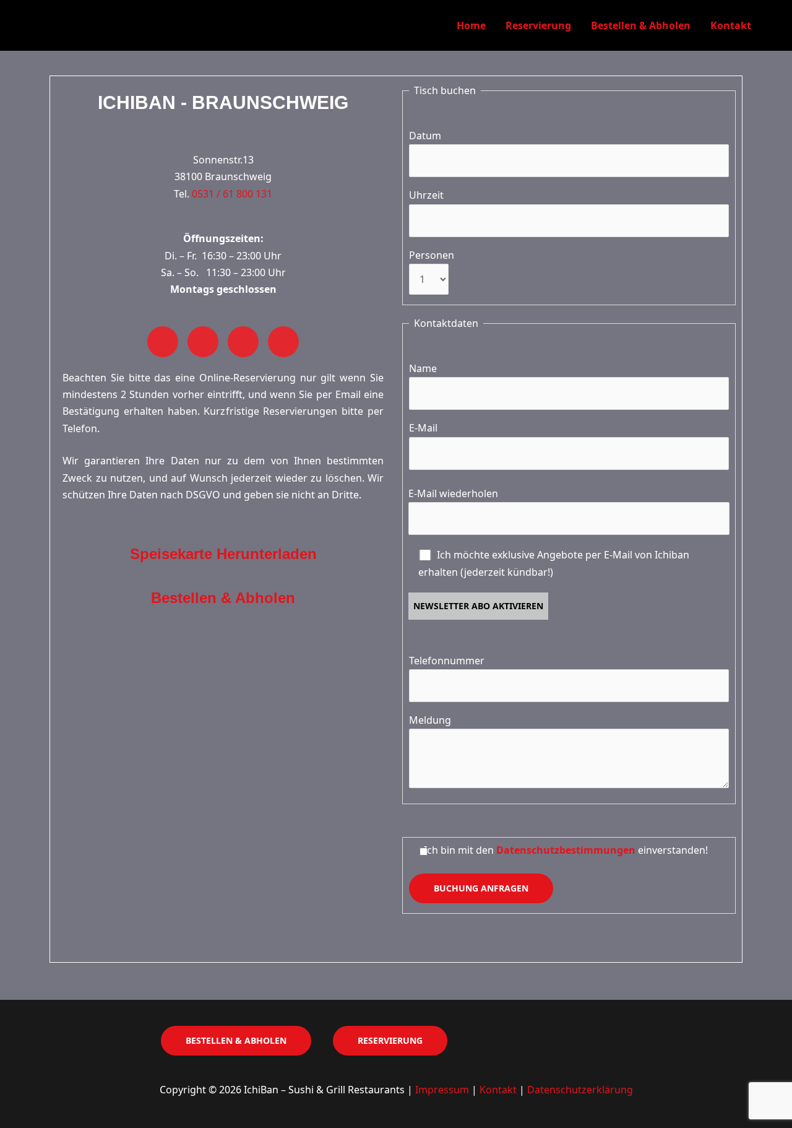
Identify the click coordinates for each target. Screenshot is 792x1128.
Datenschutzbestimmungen (565, 850)
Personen (431, 255)
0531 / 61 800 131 (232, 194)
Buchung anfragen (481, 888)
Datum (425, 135)
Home (471, 25)
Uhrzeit (426, 195)
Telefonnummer (446, 660)
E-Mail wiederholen (453, 493)
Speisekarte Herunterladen (223, 553)
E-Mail (423, 428)
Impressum (442, 1089)
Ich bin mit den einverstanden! (566, 850)
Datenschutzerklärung (580, 1089)
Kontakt (730, 25)
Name (423, 368)
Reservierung (538, 25)
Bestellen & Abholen (641, 25)
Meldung (430, 720)
